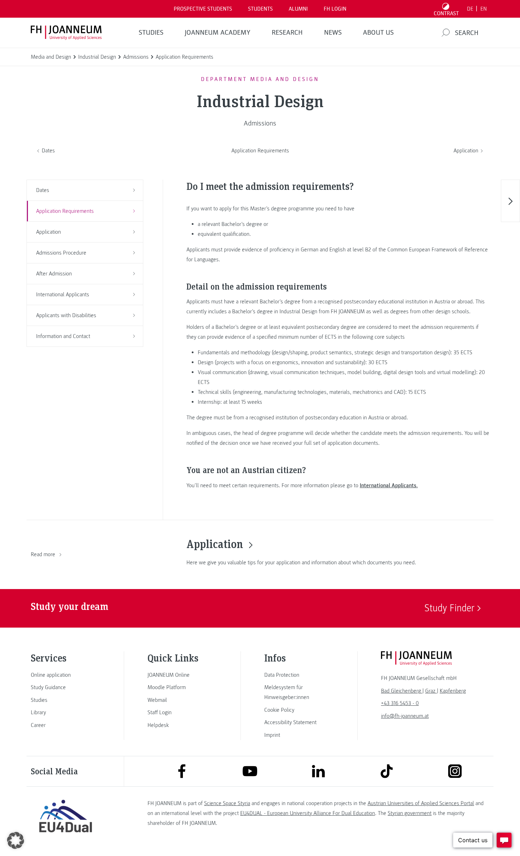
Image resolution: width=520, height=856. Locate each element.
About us (378, 32)
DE (470, 8)
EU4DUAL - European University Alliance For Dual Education (307, 813)
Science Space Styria (227, 803)
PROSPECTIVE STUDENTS (203, 8)
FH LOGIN (335, 8)
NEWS (333, 32)
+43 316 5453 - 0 (400, 703)
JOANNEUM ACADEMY (217, 32)
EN (483, 8)
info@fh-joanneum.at (405, 716)
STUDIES (151, 32)
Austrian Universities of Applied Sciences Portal (421, 803)
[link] (65, 675)
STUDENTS (260, 8)
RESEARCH (287, 32)
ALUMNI (298, 8)
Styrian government (410, 813)
